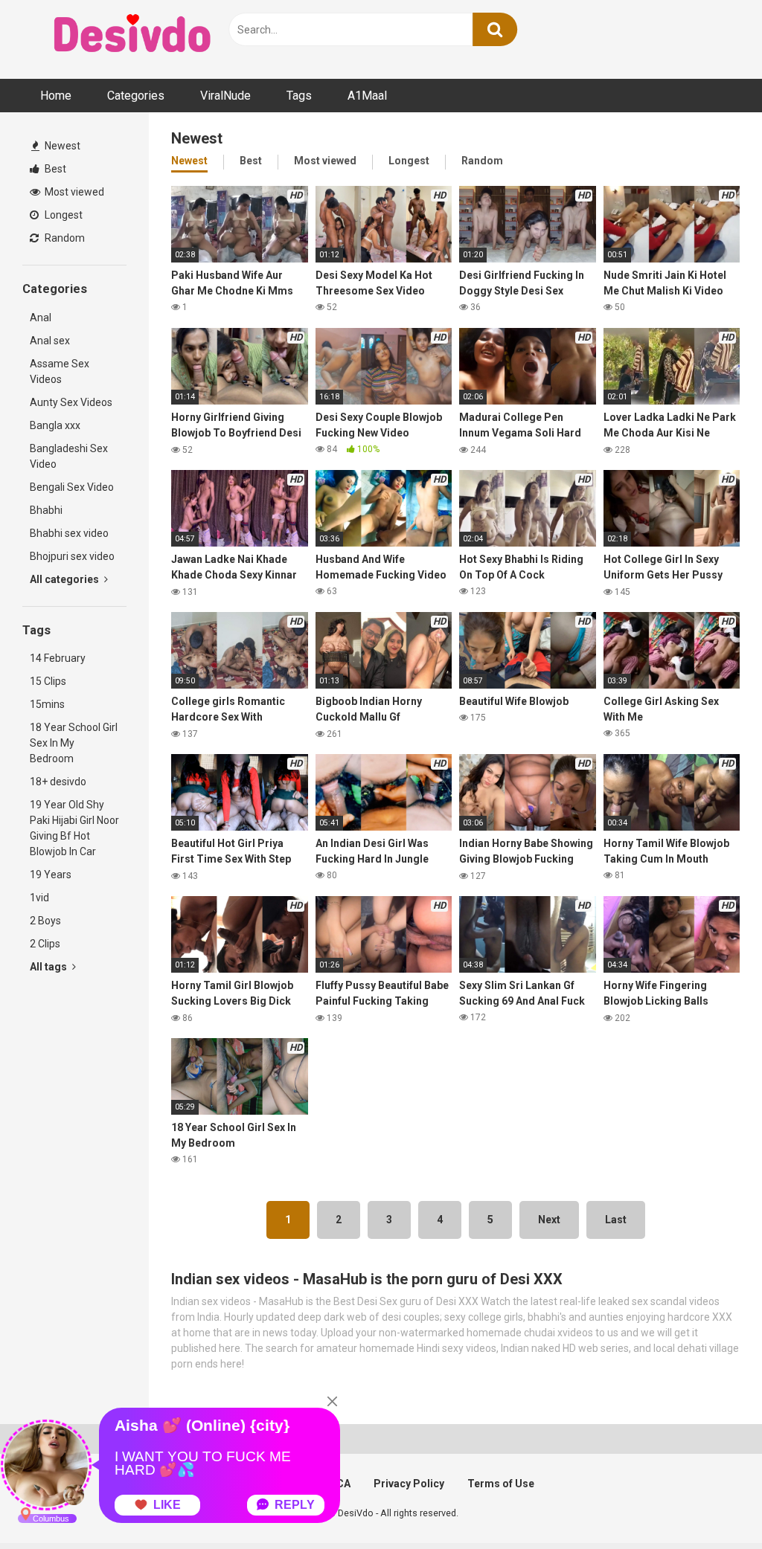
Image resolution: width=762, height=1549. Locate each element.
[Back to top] (712, 1504)
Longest (62, 215)
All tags (49, 967)
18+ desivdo (58, 782)
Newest (61, 146)
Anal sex (50, 341)
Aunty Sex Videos (71, 402)
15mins (47, 704)
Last (616, 1220)
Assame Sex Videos (59, 371)
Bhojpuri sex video (72, 556)
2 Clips (45, 944)
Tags (299, 95)
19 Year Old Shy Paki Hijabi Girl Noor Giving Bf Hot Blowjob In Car (74, 828)
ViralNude (225, 95)
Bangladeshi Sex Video (69, 456)
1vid (39, 898)
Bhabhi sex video (69, 533)
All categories (65, 579)
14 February (58, 658)
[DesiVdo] (134, 35)
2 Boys (45, 921)
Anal (40, 317)
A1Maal (367, 95)
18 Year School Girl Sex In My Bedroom (74, 742)
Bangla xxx (55, 425)
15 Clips (48, 681)
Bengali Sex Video (72, 487)
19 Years (50, 874)
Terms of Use (500, 1484)
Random (63, 238)
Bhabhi (46, 510)
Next (549, 1220)
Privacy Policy (409, 1484)
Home (55, 95)
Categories (135, 95)
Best (54, 169)
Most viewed (73, 192)
